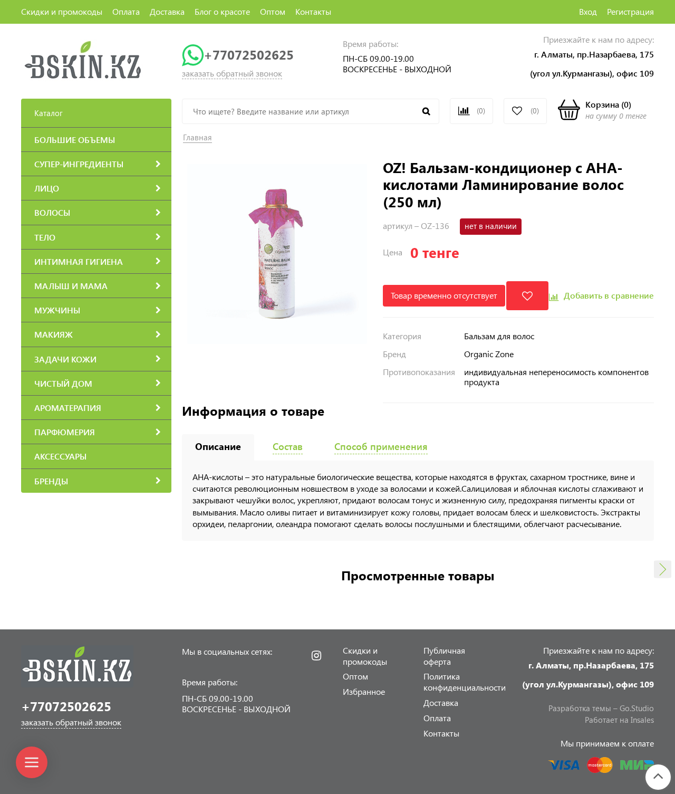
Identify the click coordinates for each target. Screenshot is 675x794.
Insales (642, 719)
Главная (197, 137)
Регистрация (630, 11)
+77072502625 (249, 54)
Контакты (313, 11)
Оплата (126, 11)
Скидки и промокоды (61, 11)
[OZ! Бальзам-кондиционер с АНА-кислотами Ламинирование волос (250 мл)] (277, 253)
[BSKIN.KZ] (83, 59)
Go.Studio (637, 708)
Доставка (167, 11)
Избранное (364, 691)
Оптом (272, 11)
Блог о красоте (222, 11)
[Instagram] (316, 655)
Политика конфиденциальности (464, 682)
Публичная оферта (444, 656)
